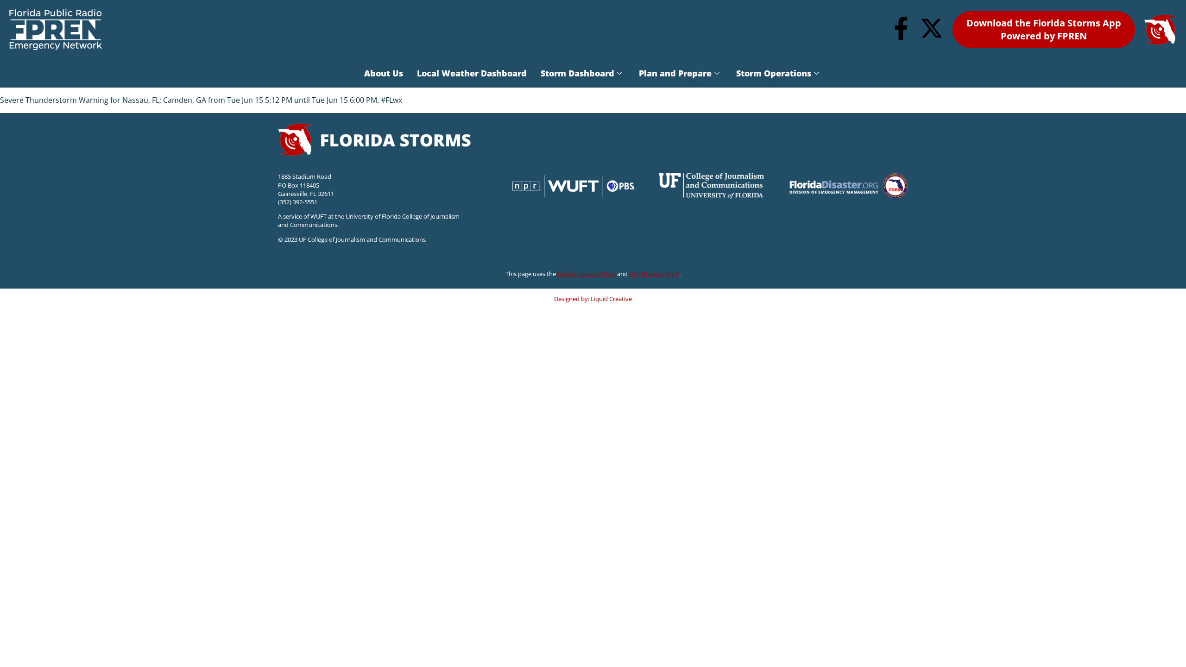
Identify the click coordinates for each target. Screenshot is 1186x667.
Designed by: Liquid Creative (593, 299)
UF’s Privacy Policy (654, 274)
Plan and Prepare (675, 73)
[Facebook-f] (901, 28)
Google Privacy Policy (586, 274)
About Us (383, 73)
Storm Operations (773, 73)
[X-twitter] (931, 28)
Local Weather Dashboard (472, 73)
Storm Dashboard (577, 73)
